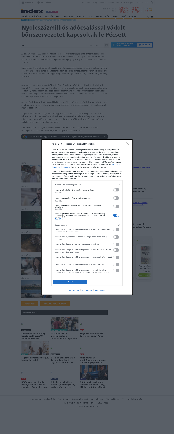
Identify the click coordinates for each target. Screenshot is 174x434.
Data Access (87, 290)
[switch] (116, 189)
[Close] (128, 144)
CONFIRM (70, 282)
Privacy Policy (100, 290)
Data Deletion (74, 290)
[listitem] (87, 184)
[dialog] (87, 217)
